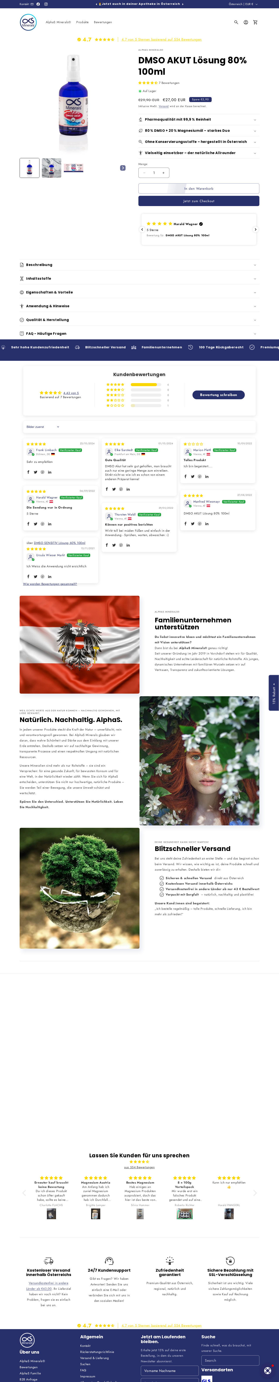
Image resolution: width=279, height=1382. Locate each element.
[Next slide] (123, 168)
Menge (142, 164)
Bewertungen (29, 1367)
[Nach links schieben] (96, 4)
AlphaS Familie (30, 1373)
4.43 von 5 (71, 393)
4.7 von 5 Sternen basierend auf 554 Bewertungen (162, 39)
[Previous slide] (24, 168)
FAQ (83, 1370)
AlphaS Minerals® (32, 1361)
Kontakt (85, 1346)
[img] (36, 444)
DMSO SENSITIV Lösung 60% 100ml (59, 543)
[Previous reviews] (142, 229)
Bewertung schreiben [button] (218, 394)
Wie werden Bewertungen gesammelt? (50, 584)
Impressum (87, 1376)
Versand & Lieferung (94, 1358)
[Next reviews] (256, 229)
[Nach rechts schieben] (182, 4)
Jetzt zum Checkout (199, 201)
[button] (236, 22)
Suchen (85, 1364)
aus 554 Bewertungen (139, 1167)
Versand (164, 106)
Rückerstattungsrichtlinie (97, 1352)
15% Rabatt (273, 695)
